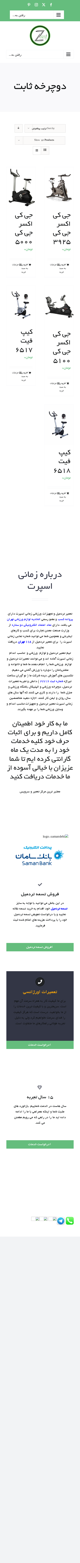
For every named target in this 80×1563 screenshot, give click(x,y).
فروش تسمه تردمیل (38, 947)
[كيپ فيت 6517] (21, 305)
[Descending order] (19, 128)
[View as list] (45, 150)
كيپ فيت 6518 (62, 461)
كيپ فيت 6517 (24, 341)
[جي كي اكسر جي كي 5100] (59, 306)
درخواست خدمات (38, 1045)
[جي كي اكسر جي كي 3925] (59, 187)
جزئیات (53, 265)
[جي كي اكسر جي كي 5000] (21, 187)
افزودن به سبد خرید (62, 268)
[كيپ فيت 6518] (59, 425)
